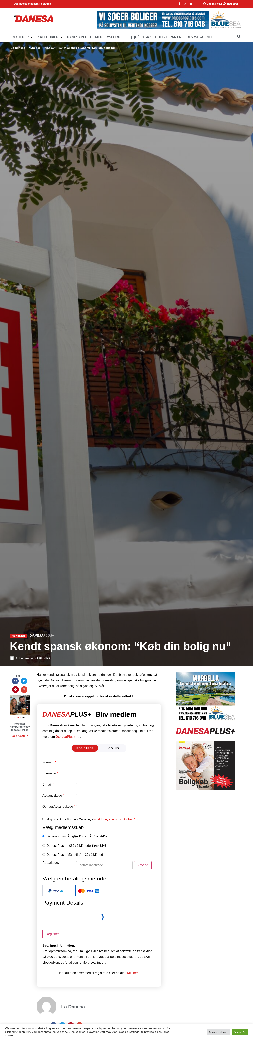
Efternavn (50, 773)
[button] (23, 37)
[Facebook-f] (179, 3)
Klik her (132, 973)
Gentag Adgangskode (58, 806)
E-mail (48, 784)
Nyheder (34, 47)
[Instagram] (185, 3)
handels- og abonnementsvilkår (113, 819)
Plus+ (65, 736)
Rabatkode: (50, 862)
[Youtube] (191, 3)
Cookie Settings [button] (218, 1032)
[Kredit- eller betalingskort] (88, 890)
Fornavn (49, 762)
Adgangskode (53, 795)
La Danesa (18, 47)
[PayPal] (55, 890)
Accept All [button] (240, 1032)
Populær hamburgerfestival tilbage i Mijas (21, 726)
